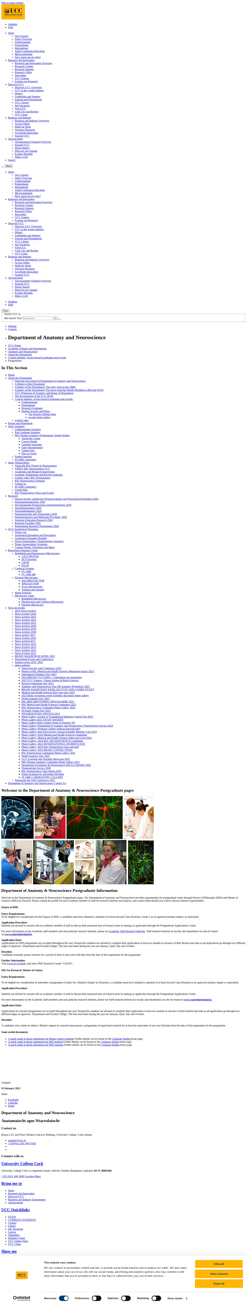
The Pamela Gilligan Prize (42, 414)
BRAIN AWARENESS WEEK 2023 (35, 656)
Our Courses (21, 36)
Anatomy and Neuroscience (23, 351)
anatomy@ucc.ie (17, 1140)
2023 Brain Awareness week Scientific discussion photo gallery (55, 695)
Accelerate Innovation (26, 132)
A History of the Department (30, 384)
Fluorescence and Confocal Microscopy (43, 601)
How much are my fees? (28, 57)
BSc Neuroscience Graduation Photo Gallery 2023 (48, 707)
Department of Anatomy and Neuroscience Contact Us (37, 783)
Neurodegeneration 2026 (28, 508)
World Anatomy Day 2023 (36, 698)
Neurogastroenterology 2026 (30, 502)
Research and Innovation (21, 1193)
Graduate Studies (121, 1038)
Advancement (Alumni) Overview (33, 141)
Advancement (15, 1202)
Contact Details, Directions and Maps (34, 547)
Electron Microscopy (33, 604)
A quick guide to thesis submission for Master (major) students (41, 1038)
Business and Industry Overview (32, 120)
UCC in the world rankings (29, 90)
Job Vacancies (22, 105)
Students (12, 24)
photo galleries (22, 665)
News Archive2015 (25, 641)
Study (11, 1190)
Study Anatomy (16, 426)
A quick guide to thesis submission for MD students (35, 1041)
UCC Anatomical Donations (23, 529)
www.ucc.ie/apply (16, 963)
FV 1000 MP (29, 574)
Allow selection (219, 1273)
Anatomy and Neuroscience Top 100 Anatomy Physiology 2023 (56, 686)
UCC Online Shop (18, 1241)
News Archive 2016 (25, 638)
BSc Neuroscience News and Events (34, 492)
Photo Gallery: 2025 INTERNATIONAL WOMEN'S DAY (53, 743)
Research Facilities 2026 (28, 523)
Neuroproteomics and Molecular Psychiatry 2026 (41, 517)
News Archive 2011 (25, 653)
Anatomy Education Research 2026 (34, 520)
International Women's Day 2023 (39, 674)
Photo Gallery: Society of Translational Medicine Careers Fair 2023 (57, 716)
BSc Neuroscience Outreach (30, 480)
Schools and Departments (28, 99)
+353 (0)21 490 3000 (12, 1176)
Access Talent (22, 123)
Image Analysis (23, 592)
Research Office (23, 72)
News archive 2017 (25, 635)
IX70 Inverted (29, 559)
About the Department (20, 354)
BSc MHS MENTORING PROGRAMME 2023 (48, 701)
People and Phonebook (20, 423)
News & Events (16, 607)
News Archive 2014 (25, 644)
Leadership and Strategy (27, 96)
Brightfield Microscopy (34, 598)
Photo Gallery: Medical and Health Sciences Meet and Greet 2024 (57, 737)
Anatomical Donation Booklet (31, 538)
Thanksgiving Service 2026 (36, 768)
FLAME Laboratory (25, 459)
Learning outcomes (32, 444)
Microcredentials (23, 54)
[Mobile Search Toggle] (2, 166)
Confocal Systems (24, 568)
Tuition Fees (28, 450)
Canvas (12, 1232)
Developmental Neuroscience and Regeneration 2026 (43, 505)
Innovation (20, 75)
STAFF (12, 1216)
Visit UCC (20, 108)
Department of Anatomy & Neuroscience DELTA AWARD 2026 (56, 765)
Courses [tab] (12, 329)
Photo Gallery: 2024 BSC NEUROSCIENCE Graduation (52, 740)
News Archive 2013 (25, 647)
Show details (175, 1298)
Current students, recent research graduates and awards (37, 357)
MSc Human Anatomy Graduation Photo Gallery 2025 (51, 762)
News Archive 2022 (25, 619)
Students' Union (16, 1238)
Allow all (219, 1263)
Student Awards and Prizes (36, 411)
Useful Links (22, 420)
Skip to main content (12, 2)
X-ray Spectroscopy (32, 586)
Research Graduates (32, 408)
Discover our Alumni (26, 151)
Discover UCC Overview (28, 87)
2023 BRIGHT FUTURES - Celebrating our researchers (52, 677)
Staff (10, 27)
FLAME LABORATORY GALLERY (42, 777)
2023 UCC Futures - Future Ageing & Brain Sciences (50, 680)
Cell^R (25, 562)
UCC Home (14, 345)
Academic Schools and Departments (27, 348)
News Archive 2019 (25, 629)
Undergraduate (23, 42)
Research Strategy (24, 69)
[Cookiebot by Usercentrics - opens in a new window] (21, 1298)
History (19, 93)
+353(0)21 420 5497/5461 (22, 1143)
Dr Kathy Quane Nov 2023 (36, 710)
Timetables (13, 1235)
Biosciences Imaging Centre (23, 550)
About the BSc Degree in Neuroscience (36, 465)
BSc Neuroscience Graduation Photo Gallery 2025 (48, 753)
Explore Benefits (24, 154)
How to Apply (29, 453)
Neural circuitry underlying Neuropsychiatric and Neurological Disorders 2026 (56, 499)
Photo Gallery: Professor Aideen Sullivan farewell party (51, 728)
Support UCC (22, 135)
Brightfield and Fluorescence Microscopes (37, 553)
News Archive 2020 (25, 626)
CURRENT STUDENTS (22, 1219)
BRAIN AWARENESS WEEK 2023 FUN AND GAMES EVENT (58, 689)
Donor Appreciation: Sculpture (31, 544)
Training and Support (33, 589)
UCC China (21, 114)
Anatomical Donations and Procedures (35, 535)
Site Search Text (13, 318)
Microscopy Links (24, 595)
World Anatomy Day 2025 (36, 756)
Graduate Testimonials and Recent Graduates (39, 474)
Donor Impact (22, 148)
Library (12, 1226)
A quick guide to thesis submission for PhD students (36, 1044)
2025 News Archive (25, 610)
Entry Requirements (32, 447)
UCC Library (22, 102)
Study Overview (23, 39)
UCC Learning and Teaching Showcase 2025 (46, 759)
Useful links (21, 489)
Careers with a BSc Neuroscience (32, 477)
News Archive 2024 (25, 613)
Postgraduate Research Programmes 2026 (37, 526)
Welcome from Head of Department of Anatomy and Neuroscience (50, 381)
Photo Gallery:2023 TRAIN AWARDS (42, 719)
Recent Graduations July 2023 (38, 683)
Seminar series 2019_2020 (29, 662)
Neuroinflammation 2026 (28, 511)
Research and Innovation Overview (33, 63)
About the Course (31, 438)
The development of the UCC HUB (34, 396)
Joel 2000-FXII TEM (33, 580)
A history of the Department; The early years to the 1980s (45, 387)
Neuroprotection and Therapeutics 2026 (36, 514)
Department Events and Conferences (34, 659)
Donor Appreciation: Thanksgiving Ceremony (39, 541)
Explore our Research (26, 81)
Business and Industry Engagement (26, 1199)
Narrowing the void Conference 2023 (41, 668)
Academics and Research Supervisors (35, 471)
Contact (12, 1222)
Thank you (20, 532)
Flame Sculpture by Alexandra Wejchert (43, 774)
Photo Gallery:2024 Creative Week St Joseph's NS (48, 722)
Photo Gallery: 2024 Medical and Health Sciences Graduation (54, 734)
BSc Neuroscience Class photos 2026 (41, 771)
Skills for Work (23, 126)
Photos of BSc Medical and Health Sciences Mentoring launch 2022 (58, 671)
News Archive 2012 (25, 650)
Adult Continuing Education (30, 51)
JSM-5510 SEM (30, 583)
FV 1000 (26, 571)
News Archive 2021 (25, 623)
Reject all (219, 1283)
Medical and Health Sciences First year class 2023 (48, 692)
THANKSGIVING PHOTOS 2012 (41, 713)
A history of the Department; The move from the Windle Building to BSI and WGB (59, 390)
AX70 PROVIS (30, 556)
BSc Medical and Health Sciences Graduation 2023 (49, 704)
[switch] (96, 1298)
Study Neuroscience (18, 462)
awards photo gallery (39, 417)
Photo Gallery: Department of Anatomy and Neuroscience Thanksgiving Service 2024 (67, 725)
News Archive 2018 (25, 632)
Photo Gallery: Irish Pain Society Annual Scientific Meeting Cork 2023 (59, 731)
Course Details (29, 441)
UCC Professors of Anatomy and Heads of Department (44, 393)
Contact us (20, 483)
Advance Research (25, 129)
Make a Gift (21, 157)
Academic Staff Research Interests (127, 931)
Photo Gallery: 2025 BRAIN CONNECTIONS (47, 750)
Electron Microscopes (26, 577)
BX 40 (25, 565)
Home (11, 375)
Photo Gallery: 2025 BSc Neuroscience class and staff (50, 746)
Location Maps (33, 1176)
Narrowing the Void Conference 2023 (35, 780)
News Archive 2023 (25, 616)
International (21, 48)
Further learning (23, 456)
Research (13, 495)
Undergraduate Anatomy (28, 429)
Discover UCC (16, 1196)
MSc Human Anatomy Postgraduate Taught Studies (42, 435)
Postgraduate (21, 45)
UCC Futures (22, 78)
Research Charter (24, 66)
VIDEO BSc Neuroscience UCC (32, 468)
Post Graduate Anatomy (27, 432)
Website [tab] (12, 326)
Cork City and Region (26, 111)
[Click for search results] (59, 319)
